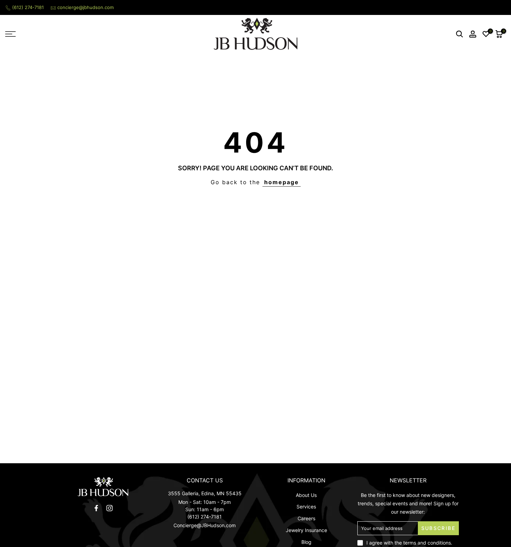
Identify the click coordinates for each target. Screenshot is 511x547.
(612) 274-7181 (28, 7)
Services (306, 506)
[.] (103, 486)
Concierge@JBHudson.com (204, 525)
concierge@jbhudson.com (85, 7)
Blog (306, 542)
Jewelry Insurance (306, 530)
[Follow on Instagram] (109, 508)
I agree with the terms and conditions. (409, 543)
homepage (281, 182)
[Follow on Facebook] (96, 508)
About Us (306, 495)
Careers (306, 518)
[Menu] (64, 34)
